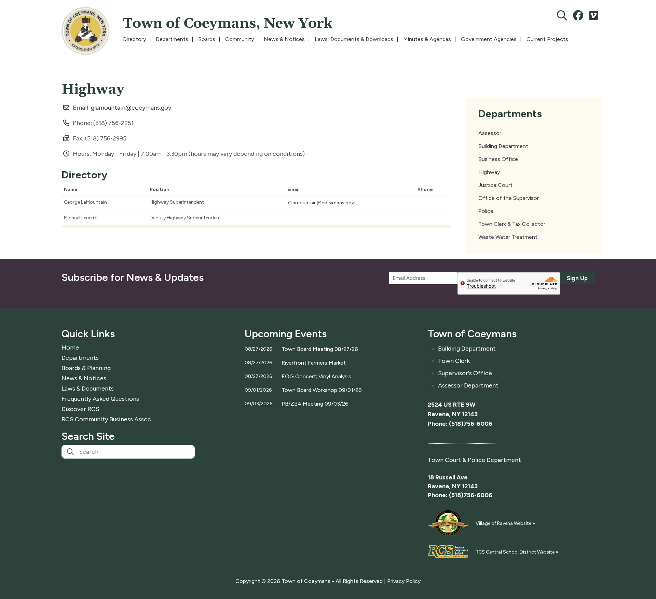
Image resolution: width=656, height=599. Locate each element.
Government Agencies (489, 39)
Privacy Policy (404, 581)
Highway (489, 172)
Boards (206, 39)
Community (239, 39)
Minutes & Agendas (427, 39)
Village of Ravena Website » (505, 523)
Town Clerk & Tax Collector (511, 224)
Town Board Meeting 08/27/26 (320, 349)
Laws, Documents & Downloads (354, 39)
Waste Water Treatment (507, 237)
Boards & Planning (86, 368)
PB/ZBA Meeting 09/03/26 (315, 403)
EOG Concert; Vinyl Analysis (316, 376)
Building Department (503, 146)
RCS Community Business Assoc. (107, 419)
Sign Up (577, 278)
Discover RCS (80, 409)
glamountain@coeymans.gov (131, 107)
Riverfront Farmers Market (314, 362)
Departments (172, 39)
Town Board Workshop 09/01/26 (322, 390)
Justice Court (495, 185)
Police (485, 211)
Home (70, 347)
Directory (134, 39)
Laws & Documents (88, 388)
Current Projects (547, 39)
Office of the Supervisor (508, 198)
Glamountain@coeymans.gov (321, 203)
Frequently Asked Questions (100, 399)
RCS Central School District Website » (517, 552)
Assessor (489, 133)
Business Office (498, 159)
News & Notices (284, 39)
